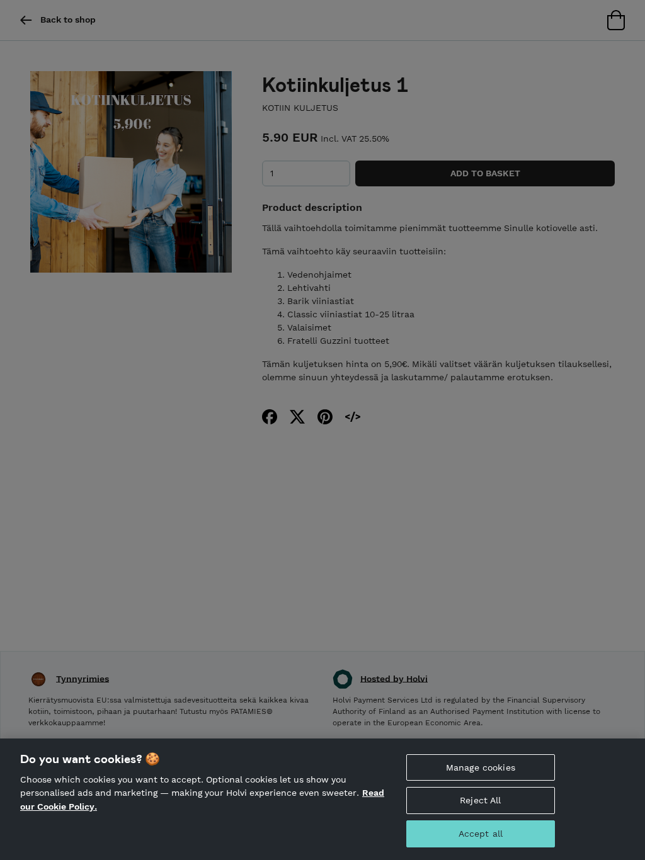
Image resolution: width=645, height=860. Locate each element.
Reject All (480, 800)
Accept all (481, 834)
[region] (322, 799)
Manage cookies (480, 767)
